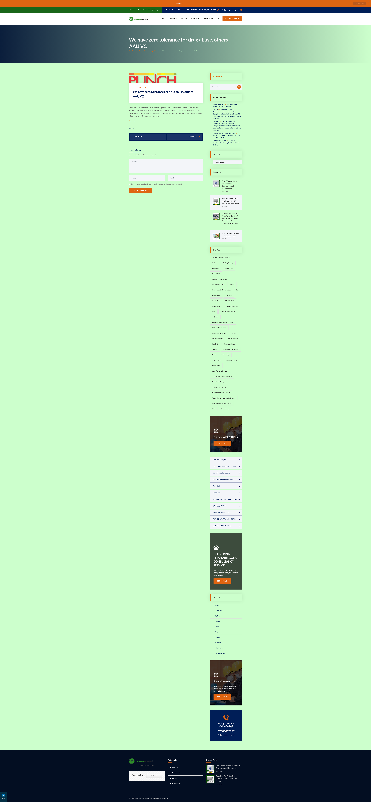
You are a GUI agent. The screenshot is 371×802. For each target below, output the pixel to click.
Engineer (218, 616)
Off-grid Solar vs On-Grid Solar (223, 322)
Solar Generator (231, 360)
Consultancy (195, 18)
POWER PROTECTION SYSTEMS (226, 499)
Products (173, 18)
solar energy (225, 355)
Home (164, 18)
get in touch (222, 444)
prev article (138, 136)
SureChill (216, 486)
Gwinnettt (216, 121)
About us (175, 767)
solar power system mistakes (222, 376)
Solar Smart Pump (218, 382)
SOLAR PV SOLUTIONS (222, 526)
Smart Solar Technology (230, 349)
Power (234, 333)
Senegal (214, 349)
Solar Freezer (216, 360)
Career (174, 778)
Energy (232, 284)
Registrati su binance (220, 141)
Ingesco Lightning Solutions (223, 479)
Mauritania (216, 306)
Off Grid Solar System (219, 333)
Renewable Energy (230, 344)
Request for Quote (220, 460)
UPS (213, 409)
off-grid (215, 317)
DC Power (218, 610)
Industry (229, 295)
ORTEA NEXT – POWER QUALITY (226, 466)
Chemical (215, 268)
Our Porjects (154, 776)
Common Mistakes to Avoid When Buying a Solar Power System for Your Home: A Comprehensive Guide (231, 218)
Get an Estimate (232, 18)
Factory (217, 621)
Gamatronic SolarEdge (221, 473)
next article (193, 136)
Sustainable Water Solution (221, 392)
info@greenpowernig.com (230, 10)
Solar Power (216, 365)
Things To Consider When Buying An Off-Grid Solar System (226, 143)
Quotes (217, 637)
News (217, 626)
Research (218, 642)
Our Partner (217, 493)
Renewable (218, 76)
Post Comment (140, 190)
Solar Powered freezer (219, 371)
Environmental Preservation (221, 290)
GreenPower (216, 295)
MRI (213, 311)
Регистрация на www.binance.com (224, 133)
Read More (132, 121)
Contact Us (176, 773)
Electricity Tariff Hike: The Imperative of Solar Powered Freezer (230, 200)
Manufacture (229, 301)
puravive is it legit (219, 104)
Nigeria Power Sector (228, 311)
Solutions (184, 18)
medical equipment (231, 306)
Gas (237, 290)
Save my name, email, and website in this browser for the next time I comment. (156, 184)
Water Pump (225, 409)
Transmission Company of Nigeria (223, 398)
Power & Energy (217, 338)
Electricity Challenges (219, 279)
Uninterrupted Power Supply (221, 403)
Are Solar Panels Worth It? (221, 257)
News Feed (176, 783)
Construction (228, 268)
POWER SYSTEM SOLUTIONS (224, 519)
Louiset (215, 109)
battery (214, 263)
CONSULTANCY (219, 506)
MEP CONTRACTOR (221, 512)
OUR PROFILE (178, 3)
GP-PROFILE (359, 3)
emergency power (218, 284)
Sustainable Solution (219, 387)
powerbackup (233, 338)
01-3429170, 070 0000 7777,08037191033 (201, 10)
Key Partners (209, 18)
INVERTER (216, 301)
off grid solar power (219, 328)
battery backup (228, 263)
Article (147, 88)
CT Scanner (216, 274)
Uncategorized (220, 653)
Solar (214, 355)
